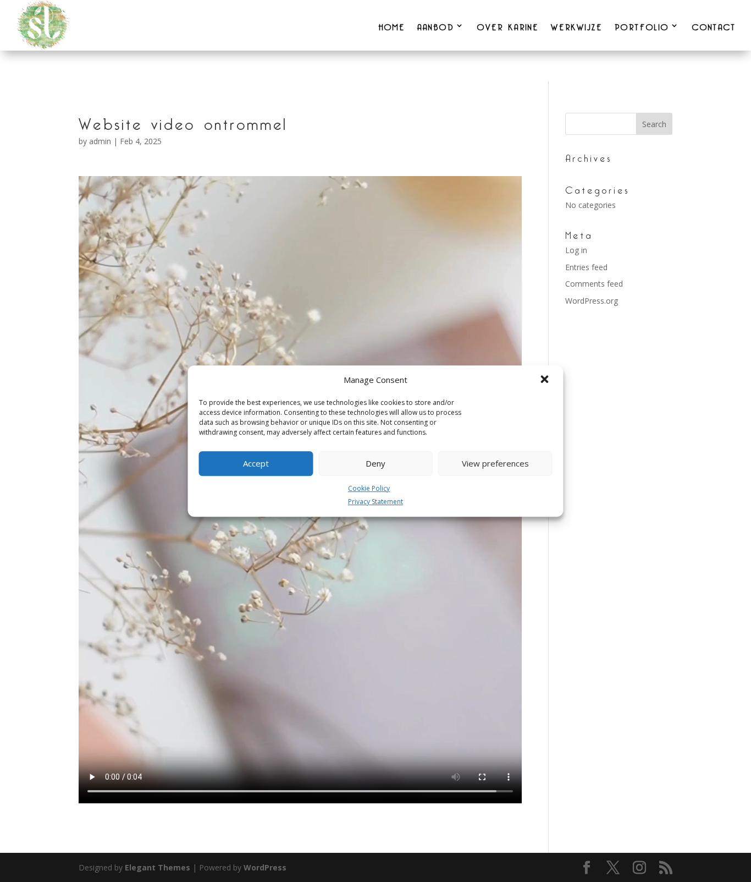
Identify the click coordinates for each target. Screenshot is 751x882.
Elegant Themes (157, 867)
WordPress (265, 867)
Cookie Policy (369, 488)
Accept (256, 463)
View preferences (495, 463)
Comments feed (594, 283)
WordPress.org (591, 300)
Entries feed (586, 267)
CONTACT (714, 25)
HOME (391, 25)
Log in (576, 250)
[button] (546, 380)
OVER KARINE (508, 25)
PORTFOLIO (642, 25)
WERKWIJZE (577, 25)
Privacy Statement (375, 502)
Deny (375, 463)
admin (100, 141)
